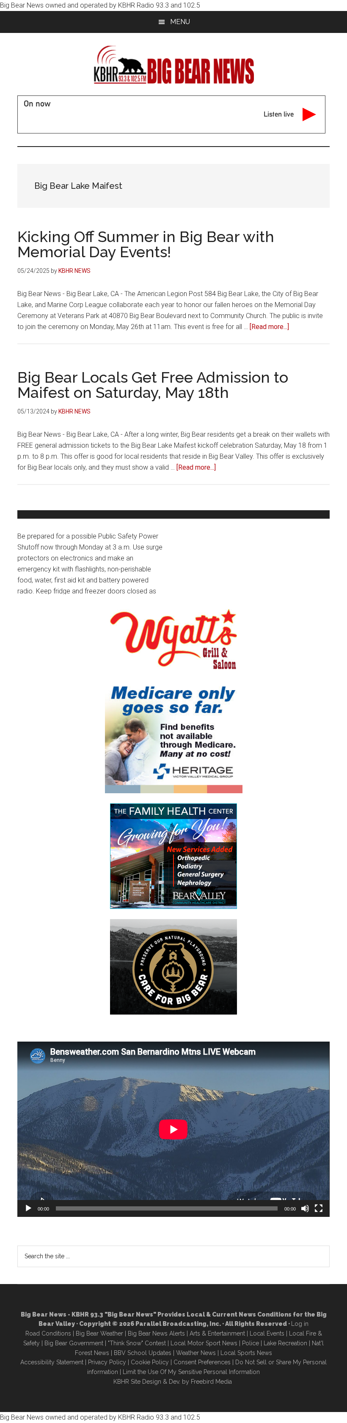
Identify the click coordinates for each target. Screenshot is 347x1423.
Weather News (196, 1353)
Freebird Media (211, 1381)
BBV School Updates (142, 1353)
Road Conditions (48, 1333)
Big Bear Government (73, 1343)
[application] (173, 1129)
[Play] (28, 1208)
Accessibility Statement (51, 1362)
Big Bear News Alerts (156, 1333)
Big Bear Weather (99, 1333)
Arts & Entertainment (217, 1333)
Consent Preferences (202, 1362)
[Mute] (305, 1208)
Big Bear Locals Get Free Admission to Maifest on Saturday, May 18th (152, 384)
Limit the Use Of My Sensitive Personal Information (191, 1372)
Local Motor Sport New (202, 1343)
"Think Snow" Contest (137, 1343)
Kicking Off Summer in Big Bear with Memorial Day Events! (145, 244)
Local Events (267, 1333)
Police (250, 1343)
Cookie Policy (150, 1362)
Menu (180, 22)
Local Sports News (246, 1353)
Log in (299, 1323)
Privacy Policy (107, 1362)
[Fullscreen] (318, 1208)
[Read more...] (269, 327)
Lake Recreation (285, 1343)
